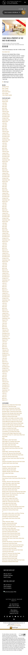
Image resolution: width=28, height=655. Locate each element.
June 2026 (4, 104)
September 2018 (6, 260)
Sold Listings (5, 93)
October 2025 (5, 118)
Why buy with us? (7, 573)
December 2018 (6, 255)
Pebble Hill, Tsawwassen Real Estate (10, 501)
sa (2, 520)
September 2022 (6, 180)
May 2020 (4, 226)
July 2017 (4, 283)
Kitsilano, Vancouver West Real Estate (11, 481)
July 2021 (4, 203)
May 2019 (4, 246)
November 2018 (6, 256)
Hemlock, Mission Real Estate (9, 470)
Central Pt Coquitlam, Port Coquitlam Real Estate (13, 426)
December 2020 (6, 215)
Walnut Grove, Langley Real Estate (10, 555)
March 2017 (5, 290)
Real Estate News (6, 91)
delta (3, 438)
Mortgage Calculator (8, 575)
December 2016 (6, 295)
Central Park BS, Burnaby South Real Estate (12, 425)
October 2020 (5, 218)
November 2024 (6, 136)
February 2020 (5, 231)
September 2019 (6, 240)
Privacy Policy (17, 624)
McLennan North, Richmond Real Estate (11, 486)
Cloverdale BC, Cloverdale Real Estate (10, 431)
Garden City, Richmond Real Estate (10, 456)
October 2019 (5, 238)
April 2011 (4, 398)
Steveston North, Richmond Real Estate (11, 533)
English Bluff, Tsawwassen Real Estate (11, 451)
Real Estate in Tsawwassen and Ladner (11, 515)
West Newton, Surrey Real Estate (9, 556)
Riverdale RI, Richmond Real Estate (10, 516)
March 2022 (5, 190)
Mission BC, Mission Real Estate (9, 490)
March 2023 (5, 170)
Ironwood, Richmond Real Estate (9, 476)
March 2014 (5, 348)
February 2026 (5, 111)
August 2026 (5, 101)
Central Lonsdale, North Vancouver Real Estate (12, 423)
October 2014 (5, 336)
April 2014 (4, 346)
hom (3, 475)
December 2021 (6, 195)
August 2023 (5, 161)
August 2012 (5, 371)
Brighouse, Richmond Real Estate (9, 416)
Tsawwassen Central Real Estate (9, 543)
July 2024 (4, 143)
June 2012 (4, 375)
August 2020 (5, 221)
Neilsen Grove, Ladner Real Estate (10, 495)
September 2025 (6, 120)
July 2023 (4, 163)
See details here (6, 52)
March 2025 (5, 130)
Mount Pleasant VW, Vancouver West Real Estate (13, 493)
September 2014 (6, 338)
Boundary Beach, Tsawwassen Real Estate (11, 411)
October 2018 (5, 258)
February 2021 (5, 211)
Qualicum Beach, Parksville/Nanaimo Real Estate (13, 506)
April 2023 (4, 168)
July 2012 (4, 373)
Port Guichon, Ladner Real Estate (9, 505)
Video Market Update (7, 95)
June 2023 (4, 165)
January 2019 (5, 253)
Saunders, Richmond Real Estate (9, 523)
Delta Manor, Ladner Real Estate (9, 439)
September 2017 (6, 280)
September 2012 (6, 370)
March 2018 (5, 270)
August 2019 (5, 241)
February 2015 (5, 330)
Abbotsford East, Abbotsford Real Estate (11, 404)
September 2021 (6, 200)
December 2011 (6, 385)
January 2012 (5, 383)
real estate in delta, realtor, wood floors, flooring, (13, 513)
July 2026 (4, 103)
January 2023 (5, 173)
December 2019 (6, 235)
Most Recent (5, 100)
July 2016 (4, 303)
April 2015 (4, 326)
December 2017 (6, 275)
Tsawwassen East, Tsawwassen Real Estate (12, 546)
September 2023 (6, 160)
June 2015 (4, 323)
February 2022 (5, 191)
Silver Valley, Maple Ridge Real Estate (11, 530)
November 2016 (6, 296)
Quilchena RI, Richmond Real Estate (10, 510)
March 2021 (5, 210)
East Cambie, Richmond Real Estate (10, 443)
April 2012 (4, 378)
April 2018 (4, 268)
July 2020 (4, 223)
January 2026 (5, 113)
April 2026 (4, 108)
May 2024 (4, 146)
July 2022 (4, 183)
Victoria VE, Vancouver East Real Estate (11, 553)
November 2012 (6, 366)
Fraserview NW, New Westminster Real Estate (12, 454)
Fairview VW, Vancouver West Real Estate (11, 453)
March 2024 (5, 150)
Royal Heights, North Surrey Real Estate (11, 518)
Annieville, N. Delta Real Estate (9, 406)
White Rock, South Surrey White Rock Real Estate (13, 560)
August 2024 (5, 141)
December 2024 (6, 135)
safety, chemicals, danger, (8, 521)
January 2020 (5, 233)
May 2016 (4, 306)
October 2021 (5, 198)
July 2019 (4, 243)
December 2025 (6, 115)
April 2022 (4, 188)
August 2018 (5, 261)
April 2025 (4, 128)
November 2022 (6, 176)
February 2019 (5, 251)
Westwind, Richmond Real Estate (9, 558)
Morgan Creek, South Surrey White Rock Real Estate (14, 491)
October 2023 (5, 158)
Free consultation (7, 588)
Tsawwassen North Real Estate (9, 548)
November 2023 (6, 156)
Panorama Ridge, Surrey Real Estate (10, 500)
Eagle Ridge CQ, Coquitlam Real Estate (11, 441)
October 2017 (5, 278)
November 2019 (6, 236)
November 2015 (6, 315)
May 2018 (4, 266)
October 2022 (5, 178)
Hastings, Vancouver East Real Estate (10, 466)
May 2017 (4, 286)
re (2, 511)
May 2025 (4, 126)
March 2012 (5, 380)
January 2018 (5, 273)
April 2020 (4, 228)
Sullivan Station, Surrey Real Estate (10, 536)
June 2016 (4, 305)
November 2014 (6, 335)
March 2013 (5, 361)
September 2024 (6, 140)
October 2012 (5, 368)
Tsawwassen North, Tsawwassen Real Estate (12, 550)
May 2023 (4, 166)
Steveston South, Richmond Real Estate (11, 535)
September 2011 (6, 390)
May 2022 (4, 186)
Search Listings (7, 577)
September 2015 (6, 318)
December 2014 (6, 333)
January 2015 (5, 331)
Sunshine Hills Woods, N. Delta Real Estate (12, 541)
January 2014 (5, 351)
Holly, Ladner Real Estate (8, 473)
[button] (4, 616)
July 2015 (4, 321)
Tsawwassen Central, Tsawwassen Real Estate (15, 44)
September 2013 (6, 355)
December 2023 (6, 155)
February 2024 (5, 151)
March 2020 (5, 230)
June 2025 (4, 125)
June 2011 (4, 395)
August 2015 (5, 320)
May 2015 (4, 325)
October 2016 (5, 298)
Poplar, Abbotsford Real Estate (9, 503)
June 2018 (4, 265)
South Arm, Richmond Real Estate (9, 531)
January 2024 (5, 153)
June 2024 (4, 145)
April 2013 (4, 360)
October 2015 (5, 316)
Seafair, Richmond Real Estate (9, 525)
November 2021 (6, 196)
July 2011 (4, 393)
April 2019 (4, 248)
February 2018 (5, 271)
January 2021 (5, 213)
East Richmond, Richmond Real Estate (10, 446)
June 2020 (4, 225)
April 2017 (4, 288)
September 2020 (6, 220)
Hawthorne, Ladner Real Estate (9, 468)
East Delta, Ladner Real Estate (9, 445)
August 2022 (5, 181)
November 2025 (6, 116)
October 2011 (5, 388)
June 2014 (4, 343)
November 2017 (6, 276)
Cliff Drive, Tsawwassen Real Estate (10, 430)
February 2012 (5, 381)
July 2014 (4, 341)
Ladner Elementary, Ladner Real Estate (11, 483)
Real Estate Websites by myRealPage (14, 625)
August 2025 (5, 121)
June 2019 (4, 245)
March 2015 (5, 328)
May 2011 (4, 396)
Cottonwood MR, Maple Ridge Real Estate (11, 433)
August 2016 (5, 301)
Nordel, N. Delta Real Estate (8, 496)
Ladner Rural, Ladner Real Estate (9, 485)
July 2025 (4, 123)
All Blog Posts (5, 86)
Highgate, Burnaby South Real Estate (10, 471)
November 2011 (6, 386)
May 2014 (4, 345)
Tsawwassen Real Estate (8, 551)
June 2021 (4, 205)
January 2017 (5, 293)
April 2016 (4, 308)
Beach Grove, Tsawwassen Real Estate (11, 408)
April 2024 (4, 148)
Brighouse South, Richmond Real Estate (11, 414)
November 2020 (6, 216)
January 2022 (5, 193)
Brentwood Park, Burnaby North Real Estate (12, 413)
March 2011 (5, 400)
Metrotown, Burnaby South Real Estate (11, 488)
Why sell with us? (8, 584)
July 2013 (4, 356)
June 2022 (4, 185)
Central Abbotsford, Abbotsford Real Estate (12, 421)
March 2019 (5, 250)
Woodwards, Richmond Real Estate (10, 561)
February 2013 (5, 363)
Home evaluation (7, 586)
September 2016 (6, 300)
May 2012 (4, 376)
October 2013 (5, 353)
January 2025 (5, 133)
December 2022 (6, 175)
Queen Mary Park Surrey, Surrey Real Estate (12, 508)
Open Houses (5, 90)
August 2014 (5, 340)
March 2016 (5, 310)
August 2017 (5, 281)
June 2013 (4, 358)
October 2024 (5, 138)
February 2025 (5, 131)
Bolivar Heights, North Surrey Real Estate (11, 409)
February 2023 (5, 171)
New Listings (5, 88)
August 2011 (5, 391)
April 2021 (4, 208)
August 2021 (5, 201)
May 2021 (4, 206)
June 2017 (4, 285)
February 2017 (5, 291)
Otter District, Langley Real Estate (10, 498)
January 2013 (5, 365)
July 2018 (4, 263)
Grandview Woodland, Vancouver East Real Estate (13, 461)
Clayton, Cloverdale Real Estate (9, 428)
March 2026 (5, 110)
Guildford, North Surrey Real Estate (10, 463)
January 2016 (5, 313)
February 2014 (5, 350)
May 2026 (4, 106)
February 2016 (5, 311)
